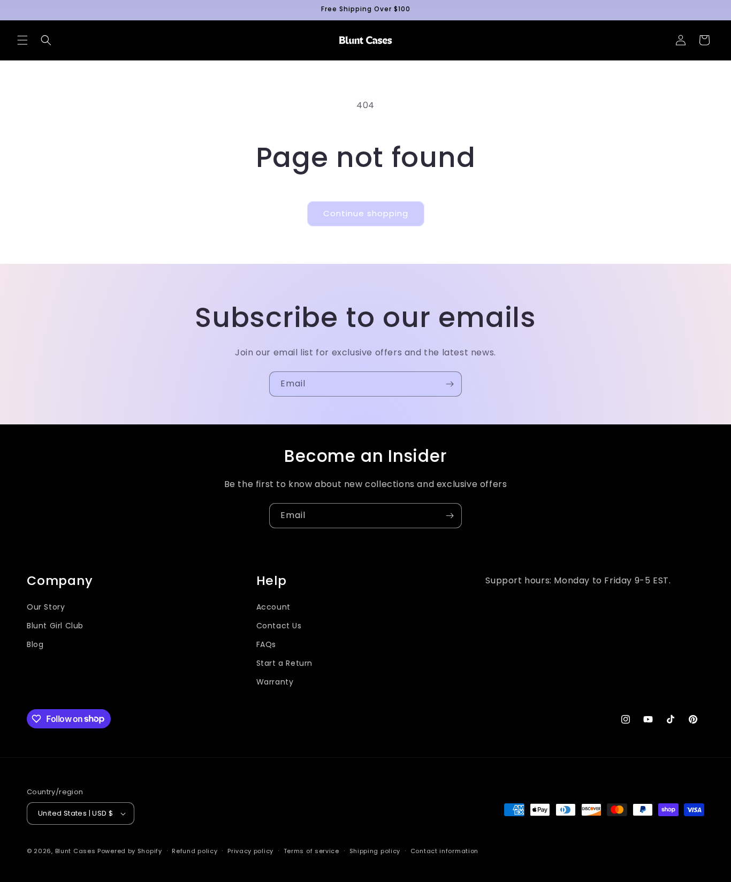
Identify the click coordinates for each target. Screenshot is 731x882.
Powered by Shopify (129, 851)
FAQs (266, 644)
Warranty (275, 681)
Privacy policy (250, 851)
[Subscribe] (449, 384)
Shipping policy (375, 851)
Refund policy (194, 851)
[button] (22, 40)
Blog (35, 644)
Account (273, 607)
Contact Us (279, 625)
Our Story (46, 607)
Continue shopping (365, 213)
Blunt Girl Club (55, 625)
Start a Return (284, 663)
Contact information (444, 851)
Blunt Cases (75, 851)
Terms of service (311, 851)
